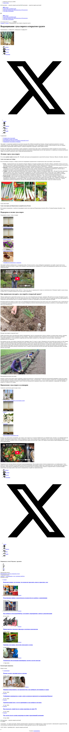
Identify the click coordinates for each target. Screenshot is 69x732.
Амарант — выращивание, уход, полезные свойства (13, 576)
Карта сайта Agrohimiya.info (9, 8)
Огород (7, 23)
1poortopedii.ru (36, 730)
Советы (27, 687)
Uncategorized (6, 670)
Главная (6, 7)
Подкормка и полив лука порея (10, 139)
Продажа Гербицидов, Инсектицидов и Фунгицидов (15, 9)
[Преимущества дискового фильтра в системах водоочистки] (10, 626)
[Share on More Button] (4, 123)
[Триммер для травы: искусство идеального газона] (10, 642)
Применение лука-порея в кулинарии (11, 141)
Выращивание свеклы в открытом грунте (10, 573)
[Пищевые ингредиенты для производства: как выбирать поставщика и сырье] (14, 687)
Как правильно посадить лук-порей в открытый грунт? (16, 140)
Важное (5, 693)
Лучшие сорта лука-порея (9, 138)
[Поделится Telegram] (3, 569)
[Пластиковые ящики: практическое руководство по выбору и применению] (10, 595)
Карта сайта (6, 2)
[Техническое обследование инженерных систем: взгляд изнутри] (10, 657)
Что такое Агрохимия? (8, 11)
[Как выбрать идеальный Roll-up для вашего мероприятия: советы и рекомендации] (10, 611)
